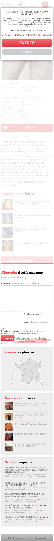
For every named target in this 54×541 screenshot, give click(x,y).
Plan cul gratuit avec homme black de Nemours (30, 445)
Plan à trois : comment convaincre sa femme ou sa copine (25, 507)
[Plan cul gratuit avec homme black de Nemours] (9, 450)
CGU (9, 538)
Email (35, 322)
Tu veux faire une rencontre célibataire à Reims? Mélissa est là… (32, 415)
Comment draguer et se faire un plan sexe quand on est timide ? (24, 495)
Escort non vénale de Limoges (31, 434)
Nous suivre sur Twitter (22, 538)
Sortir (27, 52)
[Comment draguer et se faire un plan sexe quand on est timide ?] (35, 501)
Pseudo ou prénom (31, 314)
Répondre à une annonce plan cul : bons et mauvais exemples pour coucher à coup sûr (27, 470)
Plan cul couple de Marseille (30, 424)
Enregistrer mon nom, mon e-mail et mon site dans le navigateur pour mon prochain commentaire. (23, 332)
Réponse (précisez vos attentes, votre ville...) (20, 283)
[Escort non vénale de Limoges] (9, 440)
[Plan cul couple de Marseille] (9, 430)
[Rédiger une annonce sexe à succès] (36, 521)
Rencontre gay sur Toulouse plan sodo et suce (30, 405)
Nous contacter (40, 538)
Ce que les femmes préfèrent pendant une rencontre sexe (25, 484)
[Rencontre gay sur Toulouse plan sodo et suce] (9, 410)
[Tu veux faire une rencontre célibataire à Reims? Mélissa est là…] (9, 420)
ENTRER (27, 43)
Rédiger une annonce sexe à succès (26, 517)
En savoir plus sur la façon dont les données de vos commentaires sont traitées (26, 341)
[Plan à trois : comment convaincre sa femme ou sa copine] (42, 512)
